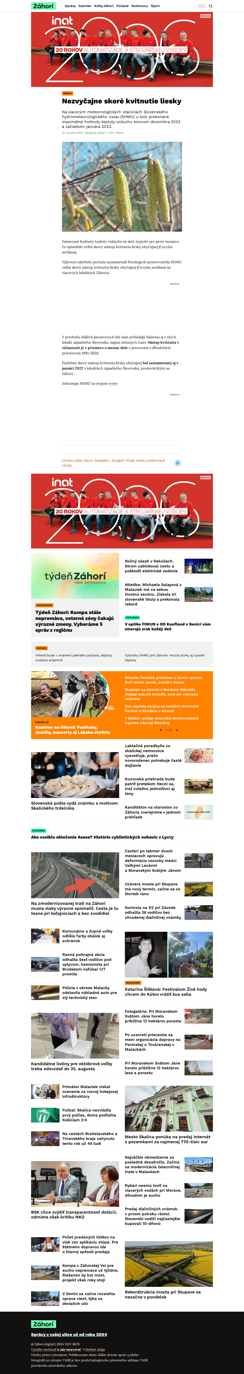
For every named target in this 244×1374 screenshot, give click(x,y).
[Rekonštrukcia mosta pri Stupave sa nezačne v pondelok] (169, 1264)
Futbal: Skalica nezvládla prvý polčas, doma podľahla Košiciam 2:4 (89, 1115)
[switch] (202, 6)
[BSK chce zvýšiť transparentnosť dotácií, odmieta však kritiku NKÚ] (75, 1184)
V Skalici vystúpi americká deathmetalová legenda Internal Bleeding (161, 720)
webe (113, 383)
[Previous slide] (161, 730)
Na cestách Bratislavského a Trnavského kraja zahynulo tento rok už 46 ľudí (89, 1138)
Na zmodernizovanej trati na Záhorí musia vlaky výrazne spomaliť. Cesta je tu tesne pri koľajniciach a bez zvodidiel (74, 908)
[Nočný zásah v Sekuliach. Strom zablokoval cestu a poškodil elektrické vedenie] (199, 566)
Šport (155, 6)
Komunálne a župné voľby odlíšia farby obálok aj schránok (87, 936)
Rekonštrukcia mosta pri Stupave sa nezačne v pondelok (163, 1295)
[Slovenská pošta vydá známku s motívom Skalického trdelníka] (75, 775)
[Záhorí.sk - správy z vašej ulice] (43, 6)
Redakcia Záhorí (95, 132)
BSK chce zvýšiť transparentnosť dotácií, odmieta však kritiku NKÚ (74, 1215)
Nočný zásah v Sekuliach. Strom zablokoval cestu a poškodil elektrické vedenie (151, 566)
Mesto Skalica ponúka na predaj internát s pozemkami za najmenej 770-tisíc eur (167, 1139)
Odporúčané (44, 605)
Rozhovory (139, 6)
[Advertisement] (122, 305)
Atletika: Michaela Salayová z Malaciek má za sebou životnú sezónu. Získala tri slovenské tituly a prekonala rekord (153, 594)
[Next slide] (177, 730)
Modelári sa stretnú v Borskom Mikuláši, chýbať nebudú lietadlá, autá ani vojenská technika (161, 694)
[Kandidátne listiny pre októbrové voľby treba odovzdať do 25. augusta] (75, 1036)
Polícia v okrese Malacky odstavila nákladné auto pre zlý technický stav (89, 993)
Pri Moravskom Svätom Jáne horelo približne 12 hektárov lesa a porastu (152, 1068)
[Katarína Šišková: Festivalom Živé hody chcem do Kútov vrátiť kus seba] (169, 955)
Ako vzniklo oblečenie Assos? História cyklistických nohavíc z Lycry (102, 837)
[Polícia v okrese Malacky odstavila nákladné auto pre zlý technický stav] (45, 992)
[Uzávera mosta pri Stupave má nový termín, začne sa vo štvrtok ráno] (199, 889)
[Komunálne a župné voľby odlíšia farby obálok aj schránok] (45, 936)
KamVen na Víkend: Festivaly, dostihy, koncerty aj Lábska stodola (72, 730)
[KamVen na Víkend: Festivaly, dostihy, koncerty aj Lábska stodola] (75, 694)
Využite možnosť (56, 1349)
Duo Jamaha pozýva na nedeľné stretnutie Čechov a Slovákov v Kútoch (162, 708)
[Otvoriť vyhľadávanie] (211, 6)
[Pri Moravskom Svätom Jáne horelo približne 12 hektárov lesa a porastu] (199, 1068)
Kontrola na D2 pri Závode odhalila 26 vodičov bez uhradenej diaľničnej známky (153, 912)
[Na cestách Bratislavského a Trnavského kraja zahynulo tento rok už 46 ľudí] (45, 1138)
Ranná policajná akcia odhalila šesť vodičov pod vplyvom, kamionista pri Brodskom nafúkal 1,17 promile (86, 964)
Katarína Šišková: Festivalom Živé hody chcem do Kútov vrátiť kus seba (166, 992)
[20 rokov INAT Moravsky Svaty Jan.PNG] (122, 49)
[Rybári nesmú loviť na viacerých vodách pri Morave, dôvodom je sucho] (199, 1190)
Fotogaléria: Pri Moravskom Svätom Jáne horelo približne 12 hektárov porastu (153, 1016)
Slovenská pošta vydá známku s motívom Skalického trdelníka (74, 806)
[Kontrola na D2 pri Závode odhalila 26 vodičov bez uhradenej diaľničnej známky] (199, 912)
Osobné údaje (95, 1349)
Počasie (122, 6)
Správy (70, 6)
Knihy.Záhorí (104, 6)
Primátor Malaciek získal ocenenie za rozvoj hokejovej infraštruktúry (90, 1091)
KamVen (85, 6)
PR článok (132, 617)
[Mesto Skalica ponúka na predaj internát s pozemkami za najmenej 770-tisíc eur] (169, 1109)
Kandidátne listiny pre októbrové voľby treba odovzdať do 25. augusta (71, 1066)
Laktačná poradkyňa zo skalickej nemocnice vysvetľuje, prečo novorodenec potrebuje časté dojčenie (153, 755)
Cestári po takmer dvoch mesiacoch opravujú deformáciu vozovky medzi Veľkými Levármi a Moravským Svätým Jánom (153, 861)
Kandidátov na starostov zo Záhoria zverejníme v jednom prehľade (153, 812)
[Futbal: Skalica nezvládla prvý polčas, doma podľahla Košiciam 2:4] (45, 1115)
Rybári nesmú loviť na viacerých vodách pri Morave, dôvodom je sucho (153, 1190)
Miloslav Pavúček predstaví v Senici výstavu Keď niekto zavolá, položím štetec (163, 679)
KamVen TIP (42, 722)
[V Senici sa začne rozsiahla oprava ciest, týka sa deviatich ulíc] (45, 1298)
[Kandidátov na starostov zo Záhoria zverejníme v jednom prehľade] (199, 812)
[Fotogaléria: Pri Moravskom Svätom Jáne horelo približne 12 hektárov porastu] (199, 1016)
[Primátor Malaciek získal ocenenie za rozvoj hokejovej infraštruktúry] (45, 1091)
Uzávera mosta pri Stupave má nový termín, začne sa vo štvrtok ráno (152, 889)
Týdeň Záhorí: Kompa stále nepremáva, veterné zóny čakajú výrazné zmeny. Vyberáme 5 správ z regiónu (74, 621)
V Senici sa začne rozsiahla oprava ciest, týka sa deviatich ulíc (88, 1298)
